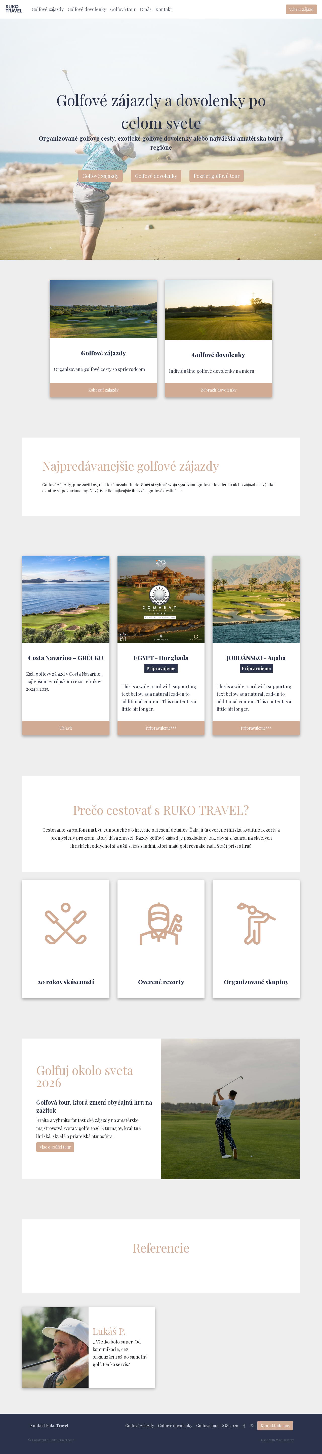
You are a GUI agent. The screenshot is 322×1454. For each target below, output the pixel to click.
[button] (48, 9)
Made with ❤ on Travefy (277, 1440)
